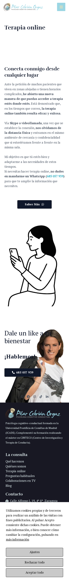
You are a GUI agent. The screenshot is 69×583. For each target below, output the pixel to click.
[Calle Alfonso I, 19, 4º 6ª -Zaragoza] (32, 500)
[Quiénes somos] (16, 466)
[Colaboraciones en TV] (21, 480)
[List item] (22, 396)
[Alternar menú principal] (61, 7)
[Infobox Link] (34, 428)
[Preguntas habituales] (20, 476)
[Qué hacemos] (15, 461)
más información (17, 539)
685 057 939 (55, 176)
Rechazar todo (35, 562)
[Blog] (9, 485)
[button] (34, 204)
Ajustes (35, 552)
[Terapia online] (16, 471)
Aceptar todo (35, 572)
